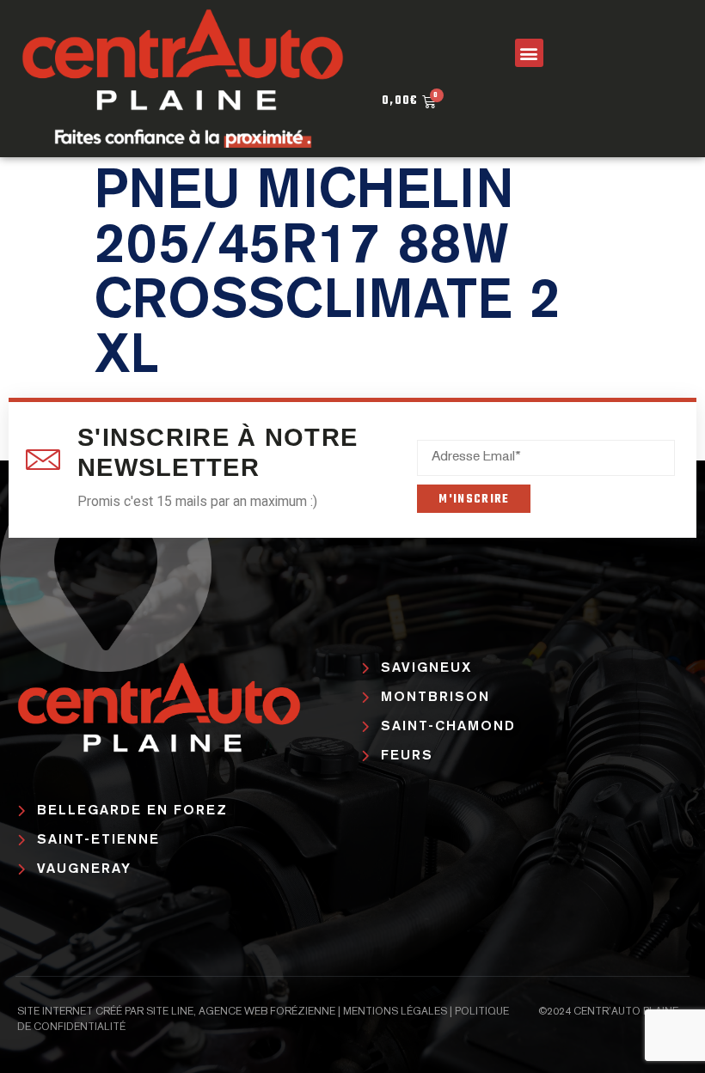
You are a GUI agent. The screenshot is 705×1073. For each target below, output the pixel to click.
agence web (233, 1012)
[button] (529, 53)
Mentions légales (395, 1012)
